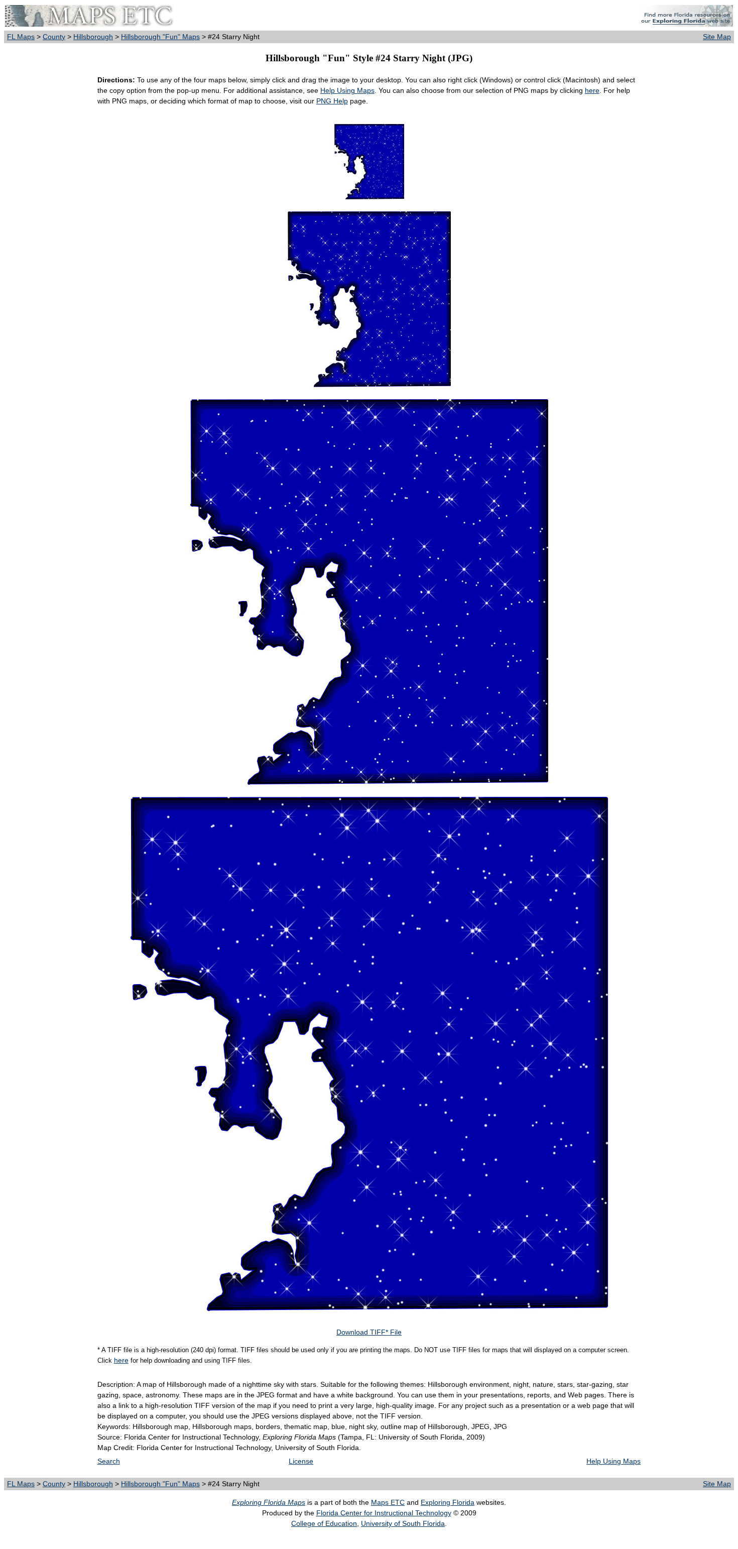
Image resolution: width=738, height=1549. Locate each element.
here (592, 90)
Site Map (717, 37)
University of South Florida (403, 1523)
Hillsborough (93, 37)
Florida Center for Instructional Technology (383, 1513)
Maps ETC (388, 1502)
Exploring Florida (447, 1502)
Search (108, 1461)
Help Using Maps (347, 90)
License (301, 1461)
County (54, 37)
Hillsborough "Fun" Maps (160, 37)
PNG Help (332, 101)
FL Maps (21, 37)
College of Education (324, 1523)
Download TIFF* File (369, 1332)
